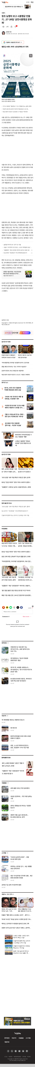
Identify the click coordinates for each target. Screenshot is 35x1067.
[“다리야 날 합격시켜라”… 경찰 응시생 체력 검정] (5, 859)
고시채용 (4, 853)
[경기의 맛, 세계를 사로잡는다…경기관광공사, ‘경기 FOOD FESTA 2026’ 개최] (5, 670)
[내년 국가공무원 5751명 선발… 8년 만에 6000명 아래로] (5, 877)
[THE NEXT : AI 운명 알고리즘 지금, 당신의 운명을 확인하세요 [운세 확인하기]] (17, 332)
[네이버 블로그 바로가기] (26, 1051)
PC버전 (28, 1056)
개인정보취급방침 (17, 1056)
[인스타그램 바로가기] (19, 1051)
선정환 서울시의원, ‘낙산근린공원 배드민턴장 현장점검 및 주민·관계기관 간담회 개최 (12, 273)
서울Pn (3, 13)
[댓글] (15, 26)
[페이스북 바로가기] (8, 1051)
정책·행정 (4, 643)
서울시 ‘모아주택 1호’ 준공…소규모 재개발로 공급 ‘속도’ (18, 247)
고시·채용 (28, 1038)
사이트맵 (24, 1056)
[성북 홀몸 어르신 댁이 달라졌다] (5, 789)
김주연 (7, 32)
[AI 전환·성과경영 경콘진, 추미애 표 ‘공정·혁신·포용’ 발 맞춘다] (5, 680)
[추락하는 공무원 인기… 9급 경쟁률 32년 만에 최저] (5, 868)
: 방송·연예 (7, 894)
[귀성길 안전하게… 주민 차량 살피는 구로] (5, 798)
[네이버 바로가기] (23, 1051)
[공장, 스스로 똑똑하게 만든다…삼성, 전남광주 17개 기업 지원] (5, 747)
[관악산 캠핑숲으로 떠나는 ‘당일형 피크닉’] (5, 808)
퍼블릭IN (7, 1042)
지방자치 (4, 716)
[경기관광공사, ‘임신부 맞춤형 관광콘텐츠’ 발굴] (5, 660)
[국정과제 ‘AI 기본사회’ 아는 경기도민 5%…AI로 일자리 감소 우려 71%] (5, 650)
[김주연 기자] (3, 33)
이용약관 (10, 1056)
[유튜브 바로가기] (15, 1051)
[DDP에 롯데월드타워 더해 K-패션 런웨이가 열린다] (5, 738)
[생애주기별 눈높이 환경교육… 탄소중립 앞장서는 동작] (5, 817)
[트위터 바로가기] (12, 1051)
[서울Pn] (5, 2)
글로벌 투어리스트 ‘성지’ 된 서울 (12, 245)
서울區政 (4, 783)
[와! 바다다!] (5, 729)
